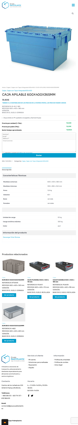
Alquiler (31, 368)
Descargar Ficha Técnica (11, 237)
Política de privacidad (62, 360)
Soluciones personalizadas (38, 362)
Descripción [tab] (6, 170)
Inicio (4, 87)
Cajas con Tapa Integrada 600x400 (23, 87)
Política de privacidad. (25, 153)
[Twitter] (32, 396)
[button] (73, 13)
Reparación (33, 365)
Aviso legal (58, 365)
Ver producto (9, 295)
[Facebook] (29, 396)
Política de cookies (61, 362)
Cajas (8, 87)
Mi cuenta (32, 360)
